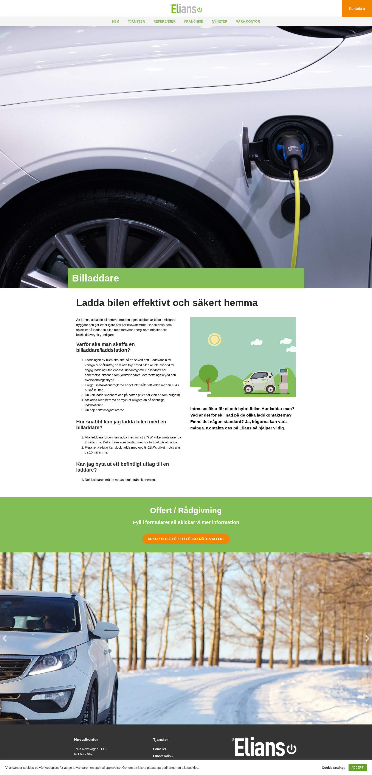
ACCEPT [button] (358, 767)
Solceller (159, 749)
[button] (4, 638)
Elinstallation (163, 756)
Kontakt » (357, 9)
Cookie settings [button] (333, 767)
